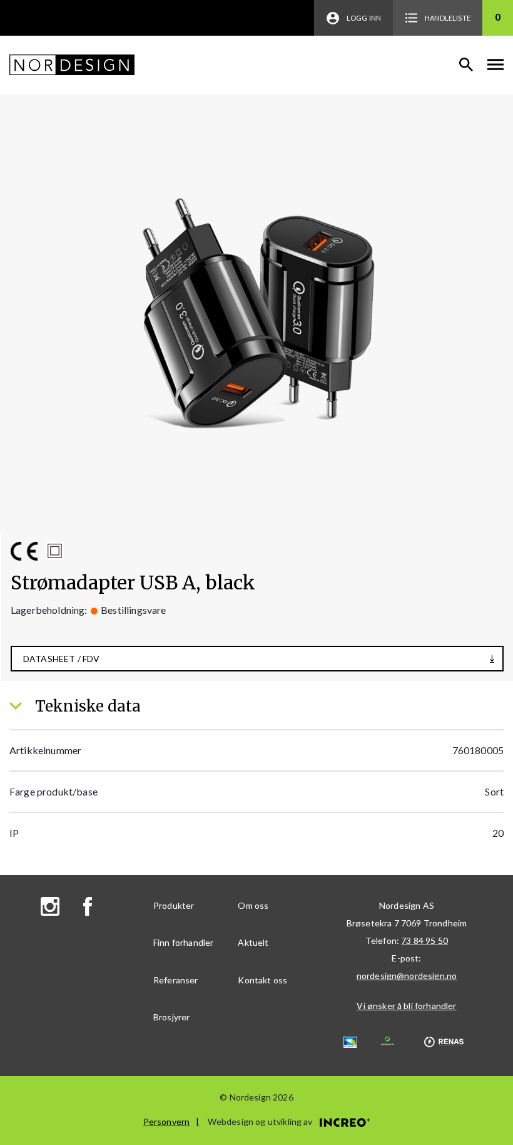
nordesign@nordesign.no (407, 975)
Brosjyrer (171, 1017)
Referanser (175, 980)
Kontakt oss (262, 980)
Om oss (253, 905)
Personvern (166, 1121)
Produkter (173, 905)
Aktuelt (253, 942)
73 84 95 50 (424, 940)
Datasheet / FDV (61, 658)
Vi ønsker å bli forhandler (406, 1005)
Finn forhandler (183, 942)
